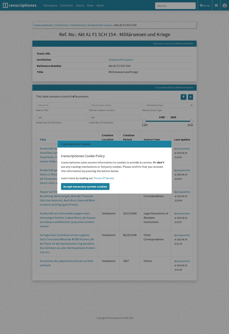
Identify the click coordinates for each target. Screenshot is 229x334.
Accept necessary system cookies (85, 186)
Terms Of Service (104, 178)
